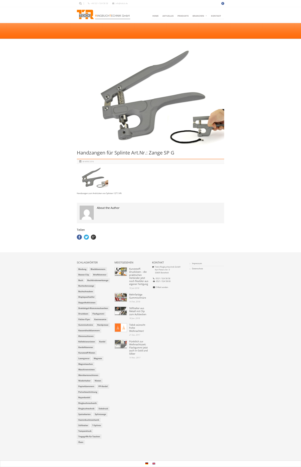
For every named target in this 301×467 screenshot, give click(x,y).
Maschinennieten (86, 369)
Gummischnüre (85, 325)
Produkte (183, 15)
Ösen (80, 442)
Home (155, 15)
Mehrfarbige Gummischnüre (137, 296)
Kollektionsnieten (86, 341)
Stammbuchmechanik (88, 420)
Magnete (98, 358)
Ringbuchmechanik (87, 403)
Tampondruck (84, 431)
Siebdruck (103, 408)
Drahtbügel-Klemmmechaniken (93, 308)
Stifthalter (83, 425)
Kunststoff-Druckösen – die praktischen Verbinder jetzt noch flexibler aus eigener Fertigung (138, 276)
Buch (80, 280)
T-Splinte (96, 425)
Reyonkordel (84, 397)
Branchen (198, 15)
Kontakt (216, 15)
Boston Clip (83, 274)
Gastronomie (100, 319)
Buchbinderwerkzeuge (97, 280)
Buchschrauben (85, 291)
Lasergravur (84, 358)
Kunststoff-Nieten (86, 352)
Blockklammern (98, 269)
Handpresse (102, 325)
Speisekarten (84, 414)
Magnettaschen (85, 364)
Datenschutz (197, 268)
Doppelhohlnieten (86, 302)
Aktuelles (168, 15)
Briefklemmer (99, 274)
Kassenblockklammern (89, 330)
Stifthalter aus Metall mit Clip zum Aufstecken (137, 311)
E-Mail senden (162, 287)
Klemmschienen (86, 336)
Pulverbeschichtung (87, 392)
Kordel (102, 341)
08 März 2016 (88, 161)
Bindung (82, 269)
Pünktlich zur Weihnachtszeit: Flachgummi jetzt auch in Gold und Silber (138, 347)
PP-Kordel (103, 386)
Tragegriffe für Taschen (89, 436)
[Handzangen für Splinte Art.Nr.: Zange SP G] (150, 96)
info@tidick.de (122, 3)
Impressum (197, 263)
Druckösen (83, 313)
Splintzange (100, 414)
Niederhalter (84, 380)
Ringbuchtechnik (86, 408)
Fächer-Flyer (84, 319)
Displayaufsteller (86, 297)
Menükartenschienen (88, 375)
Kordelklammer (85, 347)
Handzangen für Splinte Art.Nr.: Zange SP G (125, 152)
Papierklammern (86, 386)
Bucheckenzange (86, 285)
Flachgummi (98, 313)
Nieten (98, 380)
